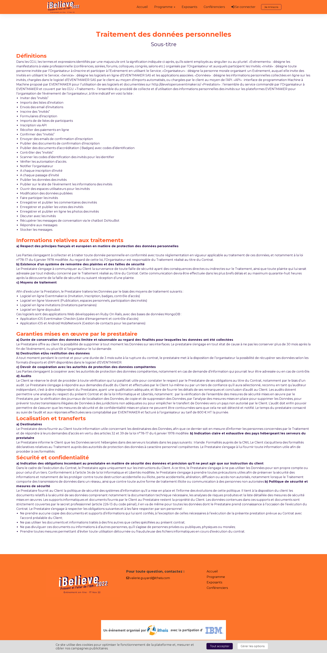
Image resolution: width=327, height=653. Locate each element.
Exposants (189, 7)
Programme (216, 577)
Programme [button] (163, 7)
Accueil (142, 7)
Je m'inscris (271, 7)
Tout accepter (219, 646)
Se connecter (244, 7)
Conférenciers (214, 7)
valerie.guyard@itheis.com (149, 578)
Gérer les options (253, 646)
